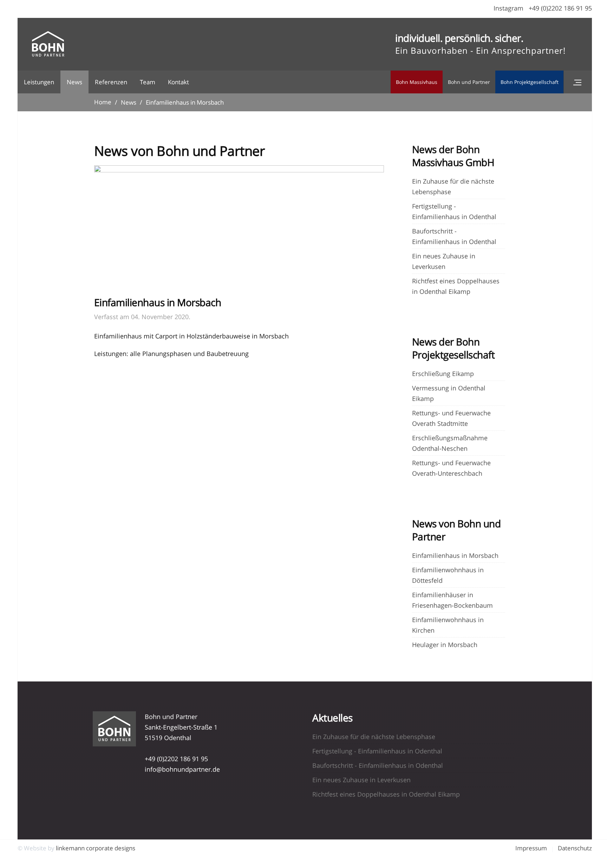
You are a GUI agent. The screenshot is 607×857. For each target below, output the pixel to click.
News (74, 82)
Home (102, 102)
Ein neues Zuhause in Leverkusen (361, 780)
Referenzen (111, 82)
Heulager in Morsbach (444, 644)
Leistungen (39, 82)
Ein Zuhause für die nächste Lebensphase (373, 736)
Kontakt (178, 82)
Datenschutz (575, 848)
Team (147, 82)
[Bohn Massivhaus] (48, 44)
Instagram (508, 8)
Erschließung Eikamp (443, 373)
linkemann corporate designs (95, 848)
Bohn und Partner (469, 82)
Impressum (531, 848)
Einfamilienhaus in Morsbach (455, 555)
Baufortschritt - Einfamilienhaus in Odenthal (377, 765)
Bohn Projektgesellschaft (530, 82)
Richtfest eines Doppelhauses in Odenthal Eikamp (386, 794)
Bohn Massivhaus (416, 82)
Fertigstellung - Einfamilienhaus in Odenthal (377, 751)
